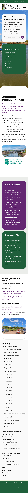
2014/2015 (9, 407)
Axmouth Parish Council (9, 346)
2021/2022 (9, 384)
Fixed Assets (9, 410)
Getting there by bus (10, 56)
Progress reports (9, 461)
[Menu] (24, 6)
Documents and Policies (11, 420)
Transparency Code (10, 371)
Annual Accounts (9, 361)
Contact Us (5, 475)
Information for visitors (11, 58)
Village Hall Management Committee (11, 357)
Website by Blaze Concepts (14, 489)
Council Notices (8, 364)
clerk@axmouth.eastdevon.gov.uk (15, 482)
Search (22, 2)
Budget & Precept (9, 368)
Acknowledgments (9, 423)
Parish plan (8, 63)
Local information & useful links (12, 60)
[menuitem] (7, 1)
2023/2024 (9, 378)
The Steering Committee (11, 464)
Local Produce (8, 62)
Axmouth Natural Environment (12, 431)
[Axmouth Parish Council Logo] (11, 7)
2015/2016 (9, 404)
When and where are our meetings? (15, 414)
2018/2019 (9, 394)
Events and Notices (10, 54)
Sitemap (16, 2)
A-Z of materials (12, 312)
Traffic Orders (8, 67)
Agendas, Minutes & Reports (12, 349)
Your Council (8, 417)
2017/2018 (9, 397)
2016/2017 (9, 400)
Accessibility (8, 2)
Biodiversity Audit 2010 (11, 445)
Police (6, 65)
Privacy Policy (6, 473)
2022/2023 (9, 381)
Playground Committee (11, 352)
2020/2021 (9, 387)
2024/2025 (9, 374)
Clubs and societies (10, 52)
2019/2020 (9, 391)
